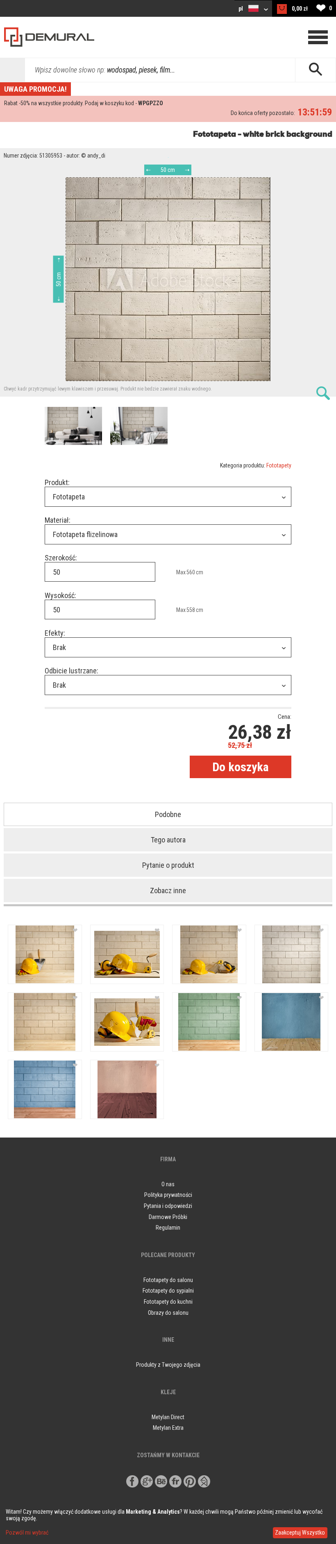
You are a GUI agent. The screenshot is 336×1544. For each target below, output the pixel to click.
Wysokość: (60, 595)
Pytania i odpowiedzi (168, 1206)
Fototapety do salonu (168, 1280)
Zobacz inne (168, 890)
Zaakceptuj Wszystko (300, 1532)
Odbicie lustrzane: (71, 670)
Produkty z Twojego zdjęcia (168, 1364)
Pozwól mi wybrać (27, 1532)
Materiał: (57, 520)
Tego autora (168, 839)
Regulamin (168, 1227)
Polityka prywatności (168, 1195)
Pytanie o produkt (168, 865)
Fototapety (278, 465)
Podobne (168, 814)
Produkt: (57, 482)
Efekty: (55, 633)
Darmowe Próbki (168, 1217)
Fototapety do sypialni (168, 1290)
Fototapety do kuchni (168, 1301)
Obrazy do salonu (168, 1312)
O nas (168, 1184)
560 (190, 572)
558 (190, 610)
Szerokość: (61, 557)
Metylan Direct (168, 1417)
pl (241, 8)
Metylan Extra (168, 1427)
